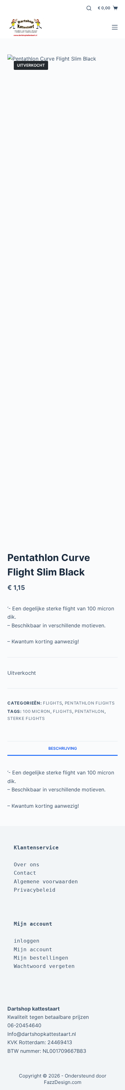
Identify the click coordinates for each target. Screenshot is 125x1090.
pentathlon (89, 711)
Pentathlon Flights (90, 703)
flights (62, 711)
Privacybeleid (34, 890)
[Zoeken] (89, 8)
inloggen (26, 941)
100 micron (36, 711)
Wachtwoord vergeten (44, 966)
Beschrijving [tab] (62, 748)
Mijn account (33, 949)
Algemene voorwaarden (46, 882)
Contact (25, 873)
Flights (52, 703)
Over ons (26, 865)
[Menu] (115, 27)
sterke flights (26, 718)
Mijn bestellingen (41, 958)
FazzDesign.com (62, 1082)
